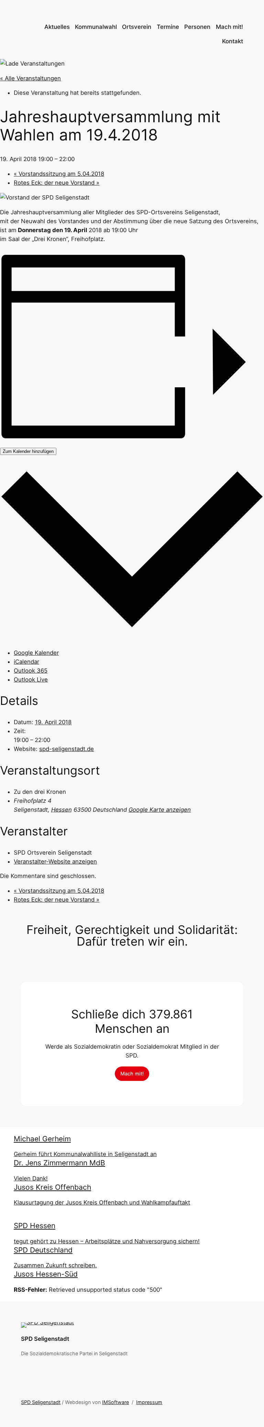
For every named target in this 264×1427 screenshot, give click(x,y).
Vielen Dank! (31, 1178)
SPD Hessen (34, 1225)
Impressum (149, 1402)
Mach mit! (132, 1073)
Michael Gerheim (42, 1138)
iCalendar (26, 661)
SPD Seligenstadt (45, 1338)
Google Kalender (36, 652)
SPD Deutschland (43, 1250)
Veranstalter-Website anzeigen (55, 861)
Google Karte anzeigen (160, 809)
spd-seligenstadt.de (66, 748)
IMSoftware (115, 1402)
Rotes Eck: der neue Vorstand (56, 182)
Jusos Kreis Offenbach (52, 1187)
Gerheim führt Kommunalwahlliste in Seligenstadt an (85, 1154)
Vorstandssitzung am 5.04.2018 (59, 173)
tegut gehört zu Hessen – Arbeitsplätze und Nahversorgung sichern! (107, 1241)
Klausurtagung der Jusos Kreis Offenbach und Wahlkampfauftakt (102, 1202)
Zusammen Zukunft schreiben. (55, 1265)
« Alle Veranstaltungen (30, 78)
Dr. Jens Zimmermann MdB (59, 1162)
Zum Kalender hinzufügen (28, 451)
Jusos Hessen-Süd (46, 1274)
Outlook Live (31, 679)
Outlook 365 (30, 670)
